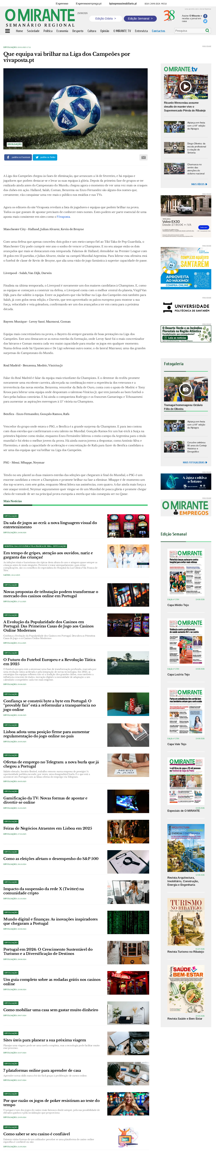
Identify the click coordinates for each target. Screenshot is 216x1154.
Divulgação (9, 47)
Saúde (6, 575)
